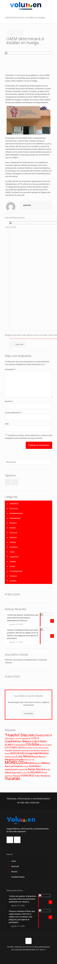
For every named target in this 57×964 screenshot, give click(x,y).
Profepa (25, 766)
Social (12, 566)
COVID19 (35, 738)
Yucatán (13, 581)
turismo (24, 773)
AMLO (32, 735)
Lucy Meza (23, 756)
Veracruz (13, 576)
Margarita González (15, 759)
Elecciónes (27, 748)
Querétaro (14, 547)
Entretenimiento (16, 513)
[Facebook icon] (25, 953)
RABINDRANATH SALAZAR (16, 769)
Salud (12, 552)
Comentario (10, 369)
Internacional (15, 518)
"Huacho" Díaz (16, 735)
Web (7, 424)
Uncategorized (16, 571)
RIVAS (48, 770)
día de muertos (45, 745)
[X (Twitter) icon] (28, 953)
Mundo (13, 528)
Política (13, 542)
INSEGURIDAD (17, 753)
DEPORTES (14, 504)
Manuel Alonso (38, 756)
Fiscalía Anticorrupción (41, 748)
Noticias (13, 537)
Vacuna (16, 775)
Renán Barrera (36, 769)
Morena (29, 763)
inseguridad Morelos (37, 753)
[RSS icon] (32, 953)
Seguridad (14, 557)
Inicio (13, 861)
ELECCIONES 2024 (14, 747)
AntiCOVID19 (44, 735)
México (45, 763)
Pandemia (18, 766)
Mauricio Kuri (30, 760)
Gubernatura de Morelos (30, 751)
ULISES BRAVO (35, 772)
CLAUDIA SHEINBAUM (22, 739)
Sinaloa (13, 561)
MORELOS (14, 762)
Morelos (13, 523)
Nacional (13, 532)
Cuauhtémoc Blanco (18, 741)
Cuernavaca (20, 745)
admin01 (27, 205)
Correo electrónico (13, 412)
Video (37, 776)
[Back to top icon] (28, 941)
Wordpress (45, 776)
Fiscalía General (12, 750)
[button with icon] (8, 482)
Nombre (9, 401)
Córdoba (32, 744)
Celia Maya (9, 738)
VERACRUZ (27, 775)
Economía (14, 508)
